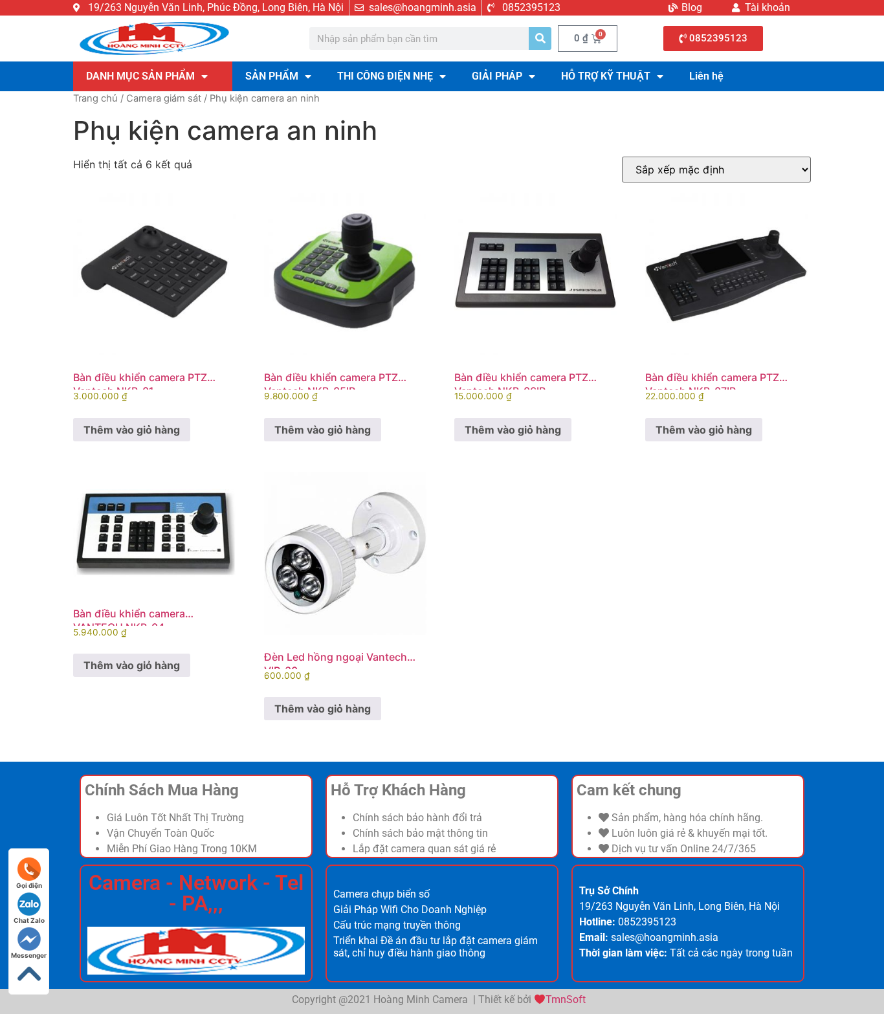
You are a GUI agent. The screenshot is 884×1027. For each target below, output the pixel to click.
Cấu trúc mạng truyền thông (397, 925)
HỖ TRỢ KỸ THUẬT (605, 76)
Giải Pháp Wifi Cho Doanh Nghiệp (410, 909)
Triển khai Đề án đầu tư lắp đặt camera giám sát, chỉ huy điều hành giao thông (435, 946)
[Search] (540, 38)
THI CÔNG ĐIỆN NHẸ (385, 76)
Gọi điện (29, 885)
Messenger (29, 955)
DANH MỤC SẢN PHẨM (140, 76)
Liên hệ (706, 76)
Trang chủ (95, 98)
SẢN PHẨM (271, 76)
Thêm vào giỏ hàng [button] (131, 429)
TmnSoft (566, 999)
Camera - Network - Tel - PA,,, (196, 893)
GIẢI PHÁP (497, 76)
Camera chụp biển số (381, 894)
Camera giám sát (163, 98)
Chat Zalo (29, 920)
